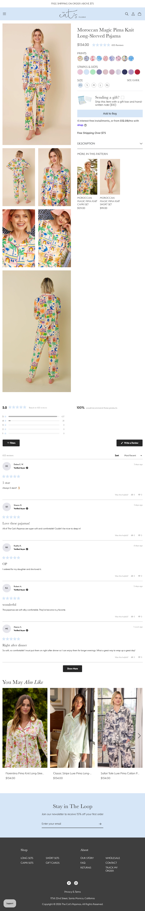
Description (86, 143)
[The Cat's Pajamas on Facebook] (69, 882)
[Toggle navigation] (4, 13)
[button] (127, 13)
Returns (85, 867)
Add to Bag (110, 113)
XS (80, 85)
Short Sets (52, 858)
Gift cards (53, 862)
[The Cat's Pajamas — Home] (72, 13)
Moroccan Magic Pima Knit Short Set (110, 201)
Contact (111, 862)
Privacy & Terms (72, 891)
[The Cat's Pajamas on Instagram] (76, 882)
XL (107, 85)
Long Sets (27, 858)
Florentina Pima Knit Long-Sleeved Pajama (31, 773)
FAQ (82, 862)
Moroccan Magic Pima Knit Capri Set (87, 201)
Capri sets (27, 862)
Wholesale (113, 858)
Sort (117, 455)
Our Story (87, 858)
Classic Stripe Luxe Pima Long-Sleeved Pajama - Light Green (89, 773)
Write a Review (133, 443)
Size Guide (133, 80)
